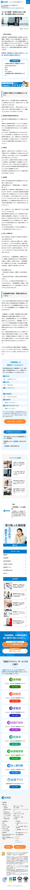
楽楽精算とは (5, 821)
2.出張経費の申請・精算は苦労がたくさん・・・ (15, 74)
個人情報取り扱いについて (22, 833)
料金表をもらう (19, 847)
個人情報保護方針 (20, 834)
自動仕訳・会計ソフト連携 (18, 806)
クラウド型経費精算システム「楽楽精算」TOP (9, 5)
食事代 (6, 67)
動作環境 (4, 832)
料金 (3, 823)
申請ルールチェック (17, 815)
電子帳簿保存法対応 (8, 570)
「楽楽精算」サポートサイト (22, 830)
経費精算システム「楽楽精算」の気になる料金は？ (15, 442)
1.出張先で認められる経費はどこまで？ (15, 63)
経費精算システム (7, 567)
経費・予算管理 (16, 807)
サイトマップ (19, 842)
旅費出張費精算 (7, 34)
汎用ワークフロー (7, 817)
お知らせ (5, 573)
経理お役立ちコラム (4, 6)
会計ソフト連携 (6, 827)
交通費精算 (5, 558)
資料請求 (8, 847)
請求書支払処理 (6, 812)
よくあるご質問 (6, 830)
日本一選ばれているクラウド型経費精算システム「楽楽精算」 (15, 437)
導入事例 (4, 825)
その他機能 (15, 818)
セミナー (18, 838)
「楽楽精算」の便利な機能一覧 (11, 446)
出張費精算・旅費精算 (7, 810)
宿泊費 (6, 69)
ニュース (18, 836)
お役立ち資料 (5, 829)
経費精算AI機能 (6, 818)
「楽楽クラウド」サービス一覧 (22, 824)
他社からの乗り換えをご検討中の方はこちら (8, 835)
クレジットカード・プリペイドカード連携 (20, 810)
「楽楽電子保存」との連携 (18, 817)
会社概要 (18, 821)
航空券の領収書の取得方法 (10, 65)
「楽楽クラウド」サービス (9, 670)
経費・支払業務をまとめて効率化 (8, 838)
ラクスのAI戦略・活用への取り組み (22, 827)
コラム (17, 840)
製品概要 (4, 802)
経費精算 (5, 555)
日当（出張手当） (8, 71)
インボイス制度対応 (7, 815)
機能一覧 (4, 804)
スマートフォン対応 (17, 812)
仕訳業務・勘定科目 (8, 564)
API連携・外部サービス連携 (18, 813)
